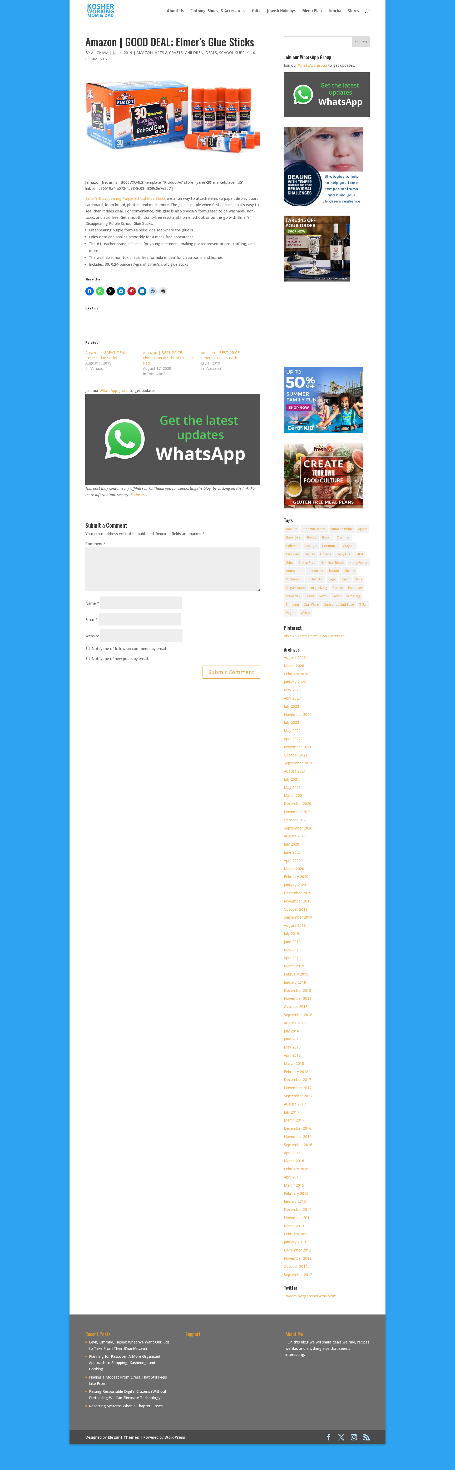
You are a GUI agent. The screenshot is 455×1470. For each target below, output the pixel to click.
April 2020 (292, 860)
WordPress (175, 1437)
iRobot (334, 571)
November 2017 (297, 1087)
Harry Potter (358, 562)
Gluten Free (306, 562)
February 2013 (296, 1233)
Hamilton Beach (332, 562)
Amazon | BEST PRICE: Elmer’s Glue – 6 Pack (220, 355)
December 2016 (297, 1128)
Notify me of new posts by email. (120, 658)
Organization (296, 587)
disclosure (138, 494)
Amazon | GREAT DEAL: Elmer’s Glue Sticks (106, 355)
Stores (353, 11)
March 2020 (294, 868)
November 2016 (297, 1136)
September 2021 (298, 762)
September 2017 (298, 1095)
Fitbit (359, 554)
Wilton (305, 612)
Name (92, 603)
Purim (309, 596)
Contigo (311, 546)
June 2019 (292, 941)
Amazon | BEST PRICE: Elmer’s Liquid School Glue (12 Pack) (168, 358)
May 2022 (292, 730)
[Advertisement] (229, 1376)
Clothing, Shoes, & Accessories (217, 11)
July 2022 (291, 722)
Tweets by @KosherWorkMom (310, 1295)
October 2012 (296, 1266)
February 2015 (296, 1193)
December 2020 (297, 803)
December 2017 (297, 1079)
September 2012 (298, 1274)
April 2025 (292, 698)
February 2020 (296, 876)
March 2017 (294, 1120)
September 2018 (298, 1014)
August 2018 (295, 1022)
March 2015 (294, 1185)
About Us (175, 11)
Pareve (338, 587)
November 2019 (297, 901)
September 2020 (298, 828)
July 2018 (291, 1031)
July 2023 (291, 706)
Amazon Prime (342, 529)
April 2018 (292, 1055)
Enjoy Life (343, 554)
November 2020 (297, 811)
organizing (319, 587)
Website (92, 635)
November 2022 (297, 714)
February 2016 (296, 1168)
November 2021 (297, 746)
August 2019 (295, 925)
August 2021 (295, 771)
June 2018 (292, 1038)
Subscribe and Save (339, 604)
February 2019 (296, 974)
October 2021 (296, 755)
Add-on (291, 529)
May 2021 (292, 787)
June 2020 (292, 852)
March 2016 (294, 1160)
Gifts (256, 11)
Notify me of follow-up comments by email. (129, 648)
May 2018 (292, 1047)
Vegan (290, 612)
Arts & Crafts (169, 52)
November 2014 (297, 1217)
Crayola (348, 546)
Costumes (330, 546)
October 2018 (296, 1006)
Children (194, 52)
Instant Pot (316, 571)
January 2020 (295, 884)
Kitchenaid (293, 579)
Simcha (334, 11)
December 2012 (297, 1250)
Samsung (353, 596)
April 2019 (292, 957)
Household (294, 571)
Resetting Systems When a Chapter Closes (126, 1405)
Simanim (292, 604)
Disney (310, 554)
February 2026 (296, 673)
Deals (211, 52)
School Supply (234, 52)
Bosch (327, 537)
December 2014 (297, 1209)
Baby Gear (294, 537)
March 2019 (294, 965)
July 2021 (291, 779)
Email (91, 619)
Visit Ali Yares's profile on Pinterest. (314, 635)
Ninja (358, 579)
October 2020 (296, 819)
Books (312, 537)
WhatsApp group (114, 390)
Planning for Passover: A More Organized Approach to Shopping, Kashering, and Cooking (124, 1362)
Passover (355, 587)
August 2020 (295, 835)
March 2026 (294, 665)
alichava (99, 52)
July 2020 (291, 844)
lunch (345, 579)
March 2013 (294, 1225)
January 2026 (295, 681)
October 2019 (296, 909)
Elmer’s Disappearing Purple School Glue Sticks (125, 198)
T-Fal (363, 604)
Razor (323, 596)
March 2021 (294, 795)
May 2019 (292, 949)
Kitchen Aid (315, 579)
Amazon (144, 52)
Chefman (343, 537)
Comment (95, 543)
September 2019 (298, 917)
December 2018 (297, 990)
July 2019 (291, 933)
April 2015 (292, 1177)
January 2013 (295, 1241)
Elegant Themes (123, 1437)
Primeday (293, 596)
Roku (337, 596)
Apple (362, 529)
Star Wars (311, 604)
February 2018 (296, 1071)
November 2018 (297, 998)
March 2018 (294, 1063)
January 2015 (295, 1201)
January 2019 (295, 982)
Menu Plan (312, 11)
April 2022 (292, 738)
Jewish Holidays (281, 11)
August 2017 (295, 1104)
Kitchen (349, 571)
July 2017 (291, 1112)
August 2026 (295, 657)
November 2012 (297, 1258)
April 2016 (292, 1152)
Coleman (292, 546)
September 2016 (298, 1144)
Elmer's (325, 554)
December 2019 (297, 892)
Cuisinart (292, 554)
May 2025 (292, 689)
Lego (332, 579)
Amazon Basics (314, 529)
